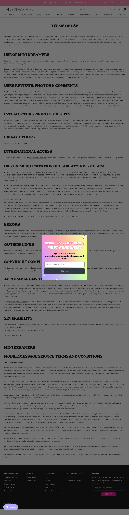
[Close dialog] (84, 237)
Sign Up (64, 271)
